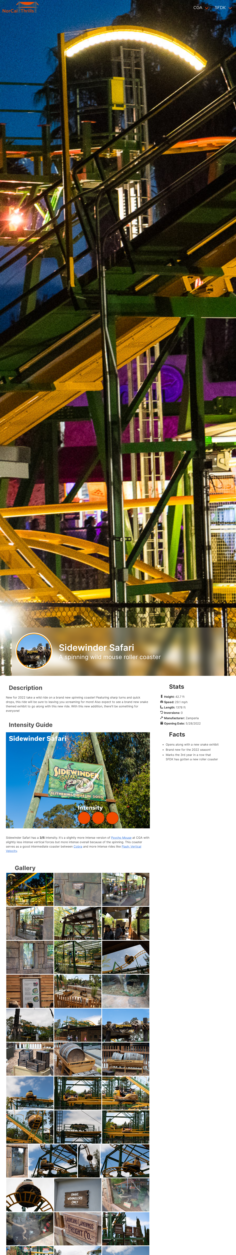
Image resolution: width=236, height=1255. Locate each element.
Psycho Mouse (121, 837)
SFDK (220, 7)
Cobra (78, 846)
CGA (197, 7)
